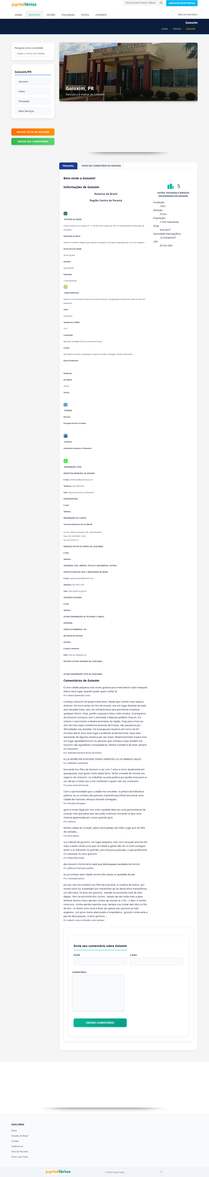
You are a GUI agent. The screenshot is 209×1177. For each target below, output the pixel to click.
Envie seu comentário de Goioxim (101, 165)
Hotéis (51, 14)
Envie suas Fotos (19, 1157)
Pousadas (68, 14)
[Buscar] (161, 3)
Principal (68, 165)
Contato (101, 14)
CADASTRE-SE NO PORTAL (182, 3)
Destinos (34, 14)
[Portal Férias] (24, 6)
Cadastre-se (17, 1146)
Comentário (79, 972)
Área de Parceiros (19, 1151)
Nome (77, 955)
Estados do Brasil (19, 1136)
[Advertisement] (128, 129)
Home (18, 14)
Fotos (85, 14)
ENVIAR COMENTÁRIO (100, 1023)
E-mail (133, 955)
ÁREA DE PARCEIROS (188, 14)
